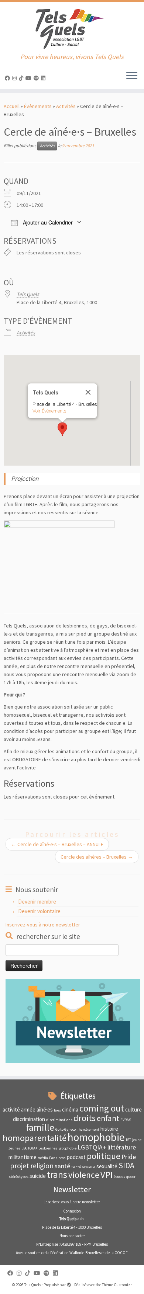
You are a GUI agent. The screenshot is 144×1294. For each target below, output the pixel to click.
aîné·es (45, 1109)
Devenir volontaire (39, 911)
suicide (38, 1175)
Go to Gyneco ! (66, 1129)
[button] (62, 429)
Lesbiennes (47, 1148)
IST (128, 1139)
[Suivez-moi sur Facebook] (8, 78)
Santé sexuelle (83, 1167)
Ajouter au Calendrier (47, 222)
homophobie (96, 1137)
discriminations (59, 1119)
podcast (76, 1157)
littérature (121, 1147)
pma (62, 1157)
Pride (128, 1157)
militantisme (22, 1157)
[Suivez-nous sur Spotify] (37, 78)
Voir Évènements (49, 411)
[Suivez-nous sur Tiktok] (22, 78)
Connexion (72, 1211)
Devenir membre (37, 901)
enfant (108, 1118)
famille (40, 1127)
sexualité (106, 1166)
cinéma (70, 1109)
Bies (57, 1110)
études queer (125, 1176)
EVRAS (125, 1119)
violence (83, 1174)
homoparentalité (34, 1138)
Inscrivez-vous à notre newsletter (43, 924)
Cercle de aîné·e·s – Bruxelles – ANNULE (57, 844)
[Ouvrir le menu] (131, 75)
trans (57, 1174)
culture (133, 1109)
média (43, 1157)
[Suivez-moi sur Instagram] (15, 78)
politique (103, 1156)
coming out (101, 1108)
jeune (136, 1139)
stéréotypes (18, 1176)
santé (62, 1166)
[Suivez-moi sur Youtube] (29, 78)
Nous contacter (72, 1235)
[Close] (88, 392)
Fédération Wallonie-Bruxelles (75, 1252)
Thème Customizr (117, 1284)
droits (84, 1118)
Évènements (38, 106)
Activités (66, 106)
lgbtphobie (67, 1148)
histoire (109, 1128)
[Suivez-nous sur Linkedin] (44, 78)
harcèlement (89, 1129)
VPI (106, 1174)
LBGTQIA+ (29, 1148)
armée (28, 1109)
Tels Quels (28, 294)
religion (42, 1165)
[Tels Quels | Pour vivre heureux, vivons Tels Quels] (72, 27)
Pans (53, 1157)
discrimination (29, 1119)
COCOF (120, 1252)
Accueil (12, 106)
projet (19, 1165)
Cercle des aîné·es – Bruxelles (97, 856)
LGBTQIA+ (92, 1147)
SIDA (126, 1165)
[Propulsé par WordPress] (69, 1283)
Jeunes (14, 1148)
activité (11, 1109)
